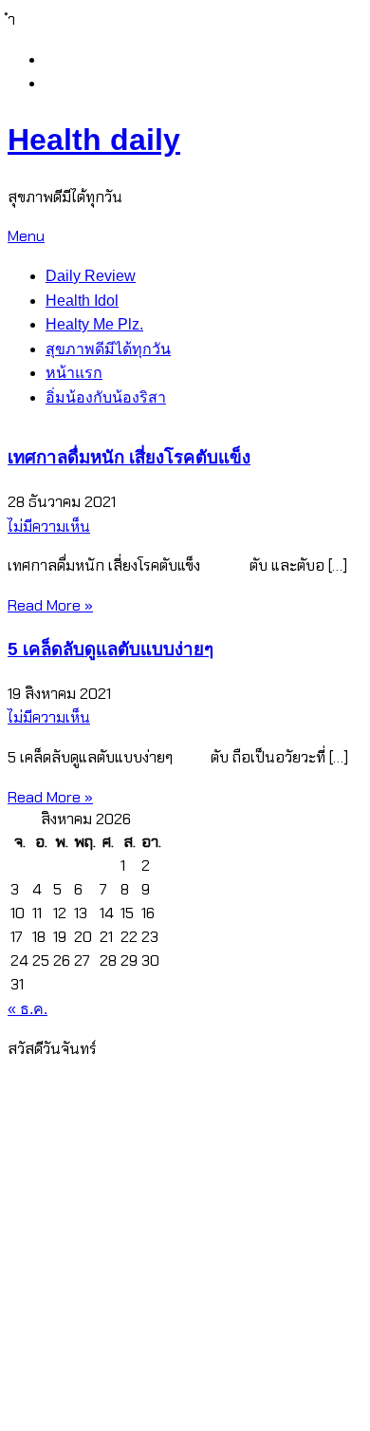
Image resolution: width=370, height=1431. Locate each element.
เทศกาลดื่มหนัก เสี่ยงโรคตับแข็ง (129, 457)
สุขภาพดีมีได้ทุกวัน (108, 349)
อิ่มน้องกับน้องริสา (106, 397)
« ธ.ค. (27, 1009)
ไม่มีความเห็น (49, 527)
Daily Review (91, 276)
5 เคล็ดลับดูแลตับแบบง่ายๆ (110, 649)
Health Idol (82, 300)
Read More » (50, 605)
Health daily (94, 139)
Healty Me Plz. (94, 324)
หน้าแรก (74, 373)
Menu (26, 236)
